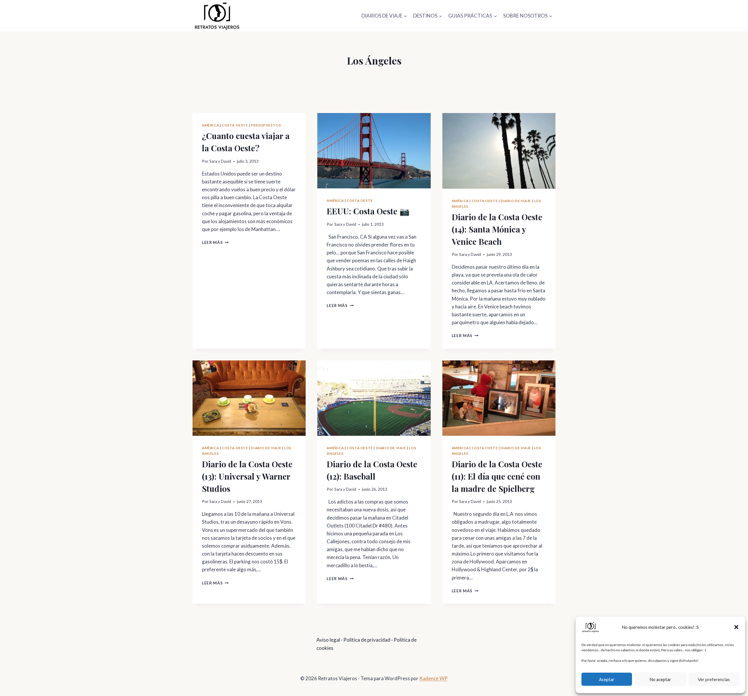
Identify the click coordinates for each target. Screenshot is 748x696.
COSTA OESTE (235, 125)
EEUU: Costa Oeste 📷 (368, 211)
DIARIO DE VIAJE (516, 201)
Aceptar (606, 679)
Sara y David (220, 161)
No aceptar (660, 679)
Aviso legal (328, 640)
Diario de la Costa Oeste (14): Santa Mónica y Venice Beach (497, 229)
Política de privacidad (366, 640)
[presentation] (373, 150)
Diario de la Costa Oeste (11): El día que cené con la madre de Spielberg (497, 476)
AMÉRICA (210, 125)
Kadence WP (433, 678)
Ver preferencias (714, 679)
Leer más (215, 242)
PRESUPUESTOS (266, 125)
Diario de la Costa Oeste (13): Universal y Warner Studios (247, 476)
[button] (736, 627)
